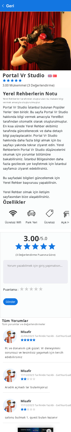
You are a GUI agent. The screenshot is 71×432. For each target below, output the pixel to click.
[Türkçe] (55, 75)
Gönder (10, 301)
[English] (49, 75)
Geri (9, 6)
